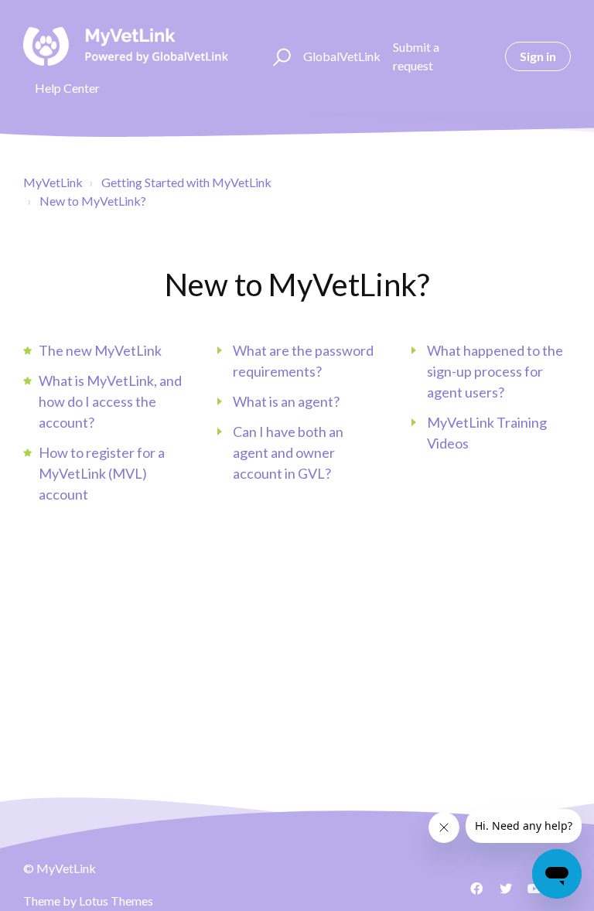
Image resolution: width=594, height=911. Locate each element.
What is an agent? (286, 401)
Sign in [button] (538, 56)
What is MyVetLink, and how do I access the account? (110, 401)
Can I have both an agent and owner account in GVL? (288, 452)
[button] (279, 56)
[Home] (125, 46)
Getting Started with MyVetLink (186, 182)
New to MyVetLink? (92, 200)
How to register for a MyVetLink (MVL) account (102, 473)
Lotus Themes (116, 900)
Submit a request (416, 56)
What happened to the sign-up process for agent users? (495, 371)
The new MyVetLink (100, 350)
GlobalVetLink (342, 56)
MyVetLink (53, 182)
